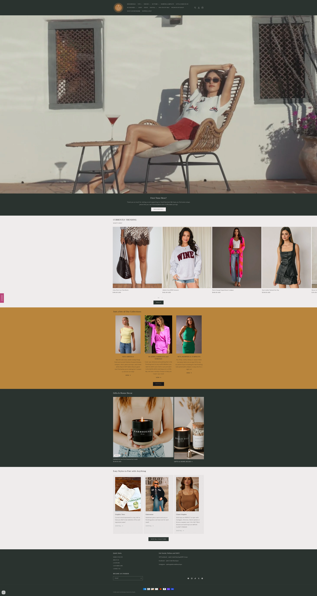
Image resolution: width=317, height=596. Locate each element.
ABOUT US (116, 560)
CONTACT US (116, 568)
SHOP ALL (158, 384)
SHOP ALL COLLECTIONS (158, 539)
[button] (140, 4)
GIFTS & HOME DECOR (182, 462)
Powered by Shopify (130, 592)
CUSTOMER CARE (118, 565)
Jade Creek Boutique (121, 592)
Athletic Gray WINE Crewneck (171, 290)
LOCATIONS (116, 563)
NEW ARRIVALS (158, 209)
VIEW (127, 375)
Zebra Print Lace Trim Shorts (121, 290)
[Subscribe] (141, 578)
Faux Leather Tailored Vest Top (270, 290)
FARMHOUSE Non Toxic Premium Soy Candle (125, 459)
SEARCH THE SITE (118, 557)
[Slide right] (162, 298)
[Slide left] (155, 298)
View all (158, 302)
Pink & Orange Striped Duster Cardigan (223, 290)
